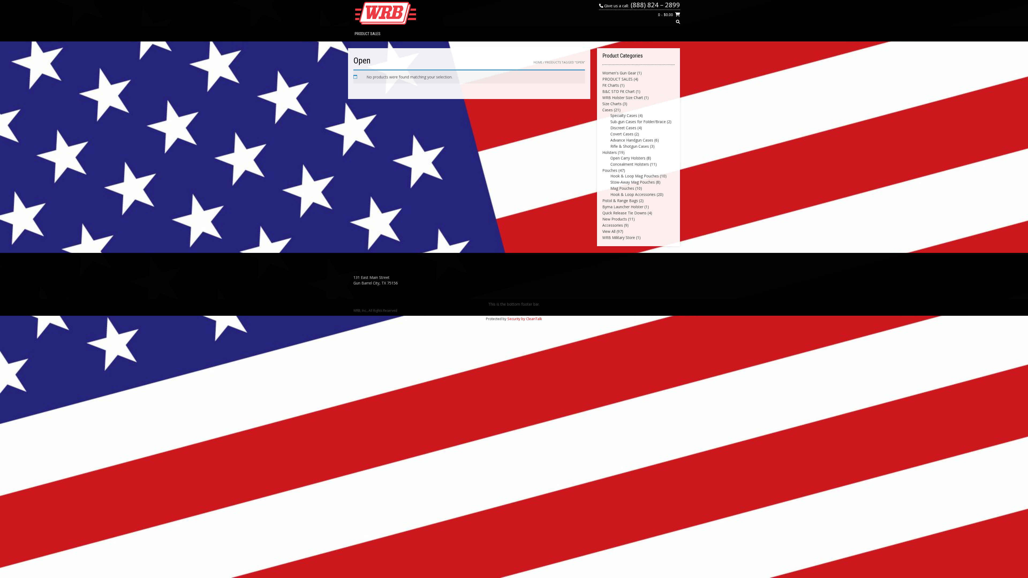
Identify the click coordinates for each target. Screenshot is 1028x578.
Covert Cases (621, 133)
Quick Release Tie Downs (624, 212)
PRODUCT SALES (367, 34)
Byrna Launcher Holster (622, 206)
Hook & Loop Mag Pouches (634, 175)
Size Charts (612, 103)
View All (608, 231)
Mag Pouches (622, 188)
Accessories (612, 225)
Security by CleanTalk (524, 318)
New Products (614, 219)
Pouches (609, 170)
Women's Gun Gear (619, 72)
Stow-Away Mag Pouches (632, 182)
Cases (607, 109)
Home (538, 62)
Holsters (609, 152)
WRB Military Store (618, 237)
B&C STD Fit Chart (618, 91)
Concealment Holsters (629, 164)
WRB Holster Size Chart (622, 97)
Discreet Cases (623, 127)
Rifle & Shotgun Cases (629, 146)
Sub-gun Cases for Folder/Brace (638, 121)
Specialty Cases (623, 115)
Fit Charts (610, 85)
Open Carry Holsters (627, 158)
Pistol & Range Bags (620, 200)
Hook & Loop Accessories (633, 194)
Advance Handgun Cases (631, 140)
